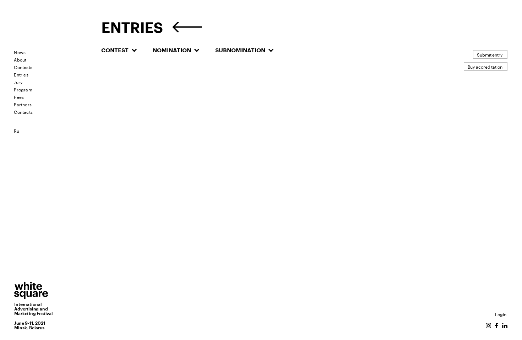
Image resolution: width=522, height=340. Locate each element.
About (20, 59)
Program (23, 89)
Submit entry (489, 54)
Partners (23, 104)
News (20, 51)
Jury (18, 81)
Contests (23, 66)
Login (500, 313)
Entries (21, 74)
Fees (19, 96)
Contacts (23, 111)
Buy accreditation (485, 66)
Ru (16, 130)
